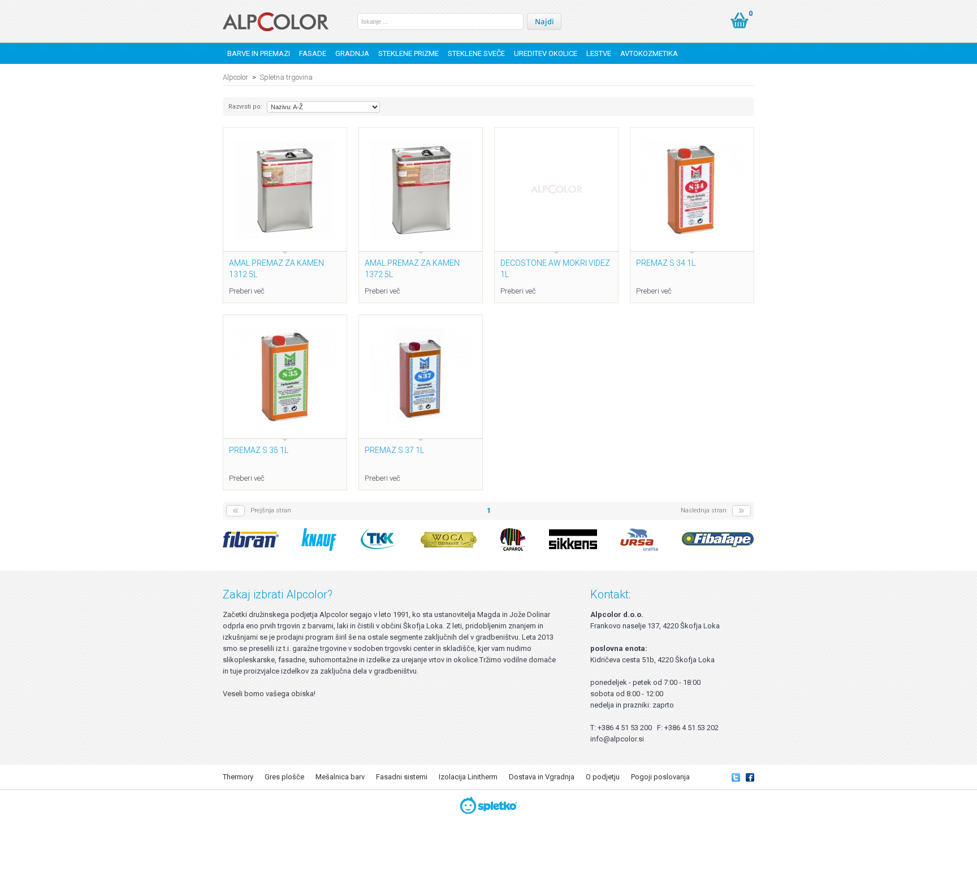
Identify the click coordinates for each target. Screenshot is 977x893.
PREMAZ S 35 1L (258, 450)
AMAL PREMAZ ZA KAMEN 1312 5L (276, 268)
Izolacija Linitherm (468, 777)
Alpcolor (235, 77)
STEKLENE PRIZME (408, 53)
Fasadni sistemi (401, 777)
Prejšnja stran (270, 510)
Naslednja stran (704, 510)
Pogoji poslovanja (660, 777)
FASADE (312, 53)
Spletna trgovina (286, 77)
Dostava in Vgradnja (541, 777)
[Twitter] (736, 777)
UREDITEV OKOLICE (545, 53)
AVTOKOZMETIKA (649, 53)
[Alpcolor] (275, 21)
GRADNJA (352, 53)
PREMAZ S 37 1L (394, 450)
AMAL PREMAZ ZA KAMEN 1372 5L (412, 268)
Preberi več (247, 291)
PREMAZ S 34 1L (665, 263)
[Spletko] (489, 805)
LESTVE (598, 53)
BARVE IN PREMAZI (258, 53)
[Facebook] (750, 777)
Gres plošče (284, 777)
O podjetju (603, 777)
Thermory (238, 777)
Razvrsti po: (245, 106)
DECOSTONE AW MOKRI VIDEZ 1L (555, 268)
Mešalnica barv (340, 777)
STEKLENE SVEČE (476, 53)
